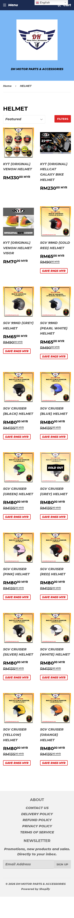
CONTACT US (37, 808)
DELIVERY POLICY (37, 814)
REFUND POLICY (37, 820)
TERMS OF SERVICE (37, 832)
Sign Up (62, 864)
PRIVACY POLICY (37, 826)
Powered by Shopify (35, 889)
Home (7, 85)
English (44, 2)
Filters (62, 118)
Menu (13, 5)
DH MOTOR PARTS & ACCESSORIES (41, 883)
